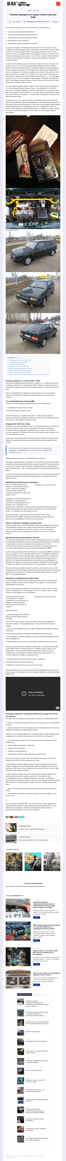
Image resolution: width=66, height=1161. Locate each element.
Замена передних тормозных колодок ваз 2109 (37, 1100)
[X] (11, 817)
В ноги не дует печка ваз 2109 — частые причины (11, 838)
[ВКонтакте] (7, 817)
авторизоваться (39, 886)
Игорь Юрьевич (16, 21)
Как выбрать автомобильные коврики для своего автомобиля (37, 1139)
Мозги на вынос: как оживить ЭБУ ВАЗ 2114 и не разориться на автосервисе (45, 952)
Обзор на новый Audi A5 (33, 1031)
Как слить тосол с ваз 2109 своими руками (11, 827)
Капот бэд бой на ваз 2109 (33, 1070)
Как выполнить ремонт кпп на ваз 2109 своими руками (14, 864)
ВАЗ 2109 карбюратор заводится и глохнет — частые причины (52, 864)
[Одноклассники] (9, 817)
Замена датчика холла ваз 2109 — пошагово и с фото (36, 1081)
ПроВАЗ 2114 (18, 4)
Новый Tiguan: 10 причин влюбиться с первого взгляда (37, 1052)
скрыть (18, 357)
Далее (36, 917)
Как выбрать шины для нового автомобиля (35, 1119)
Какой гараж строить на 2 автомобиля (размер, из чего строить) (46, 974)
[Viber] (16, 817)
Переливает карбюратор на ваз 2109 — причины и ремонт (36, 1061)
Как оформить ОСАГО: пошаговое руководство (36, 1129)
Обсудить (55, 21)
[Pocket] (14, 817)
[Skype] (21, 817)
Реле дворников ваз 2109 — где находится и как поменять (35, 1090)
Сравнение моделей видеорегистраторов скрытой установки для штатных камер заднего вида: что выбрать (44, 904)
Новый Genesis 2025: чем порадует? (36, 1041)
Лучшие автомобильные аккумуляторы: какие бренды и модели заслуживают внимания (35, 1110)
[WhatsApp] (19, 817)
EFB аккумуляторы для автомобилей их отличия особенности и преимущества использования (46, 927)
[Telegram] (24, 817)
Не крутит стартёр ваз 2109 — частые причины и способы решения (33, 863)
